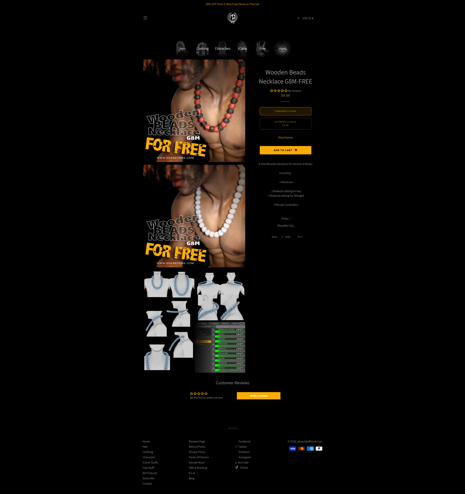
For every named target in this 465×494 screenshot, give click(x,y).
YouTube (242, 462)
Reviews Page (197, 441)
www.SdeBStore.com (309, 441)
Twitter (242, 447)
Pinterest (244, 452)
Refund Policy (197, 447)
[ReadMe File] (285, 226)
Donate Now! (197, 462)
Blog (191, 478)
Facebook (244, 441)
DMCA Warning (198, 468)
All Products (150, 473)
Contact (147, 483)
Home (146, 441)
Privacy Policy (197, 452)
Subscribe (149, 478)
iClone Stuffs (150, 462)
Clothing (148, 452)
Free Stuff (148, 468)
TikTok (244, 468)
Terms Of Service (199, 457)
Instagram (244, 457)
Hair (145, 447)
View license (285, 137)
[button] (279, 91)
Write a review (259, 396)
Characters (149, 457)
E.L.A (192, 473)
